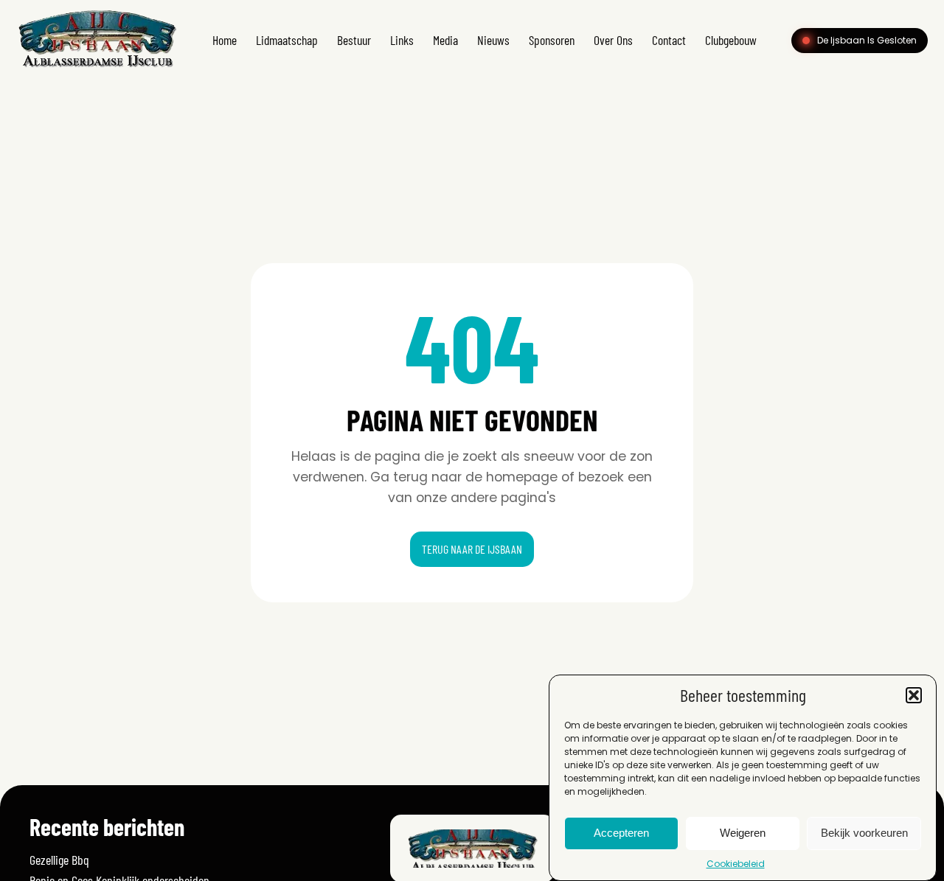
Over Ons (613, 40)
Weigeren (743, 833)
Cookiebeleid (736, 863)
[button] (913, 695)
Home (224, 40)
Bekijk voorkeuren (864, 833)
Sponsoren (552, 40)
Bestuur (354, 40)
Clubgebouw (731, 40)
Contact (669, 40)
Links (402, 40)
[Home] (97, 68)
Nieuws (493, 40)
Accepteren (621, 833)
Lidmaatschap (287, 40)
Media (445, 40)
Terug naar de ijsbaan (472, 549)
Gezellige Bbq (59, 859)
